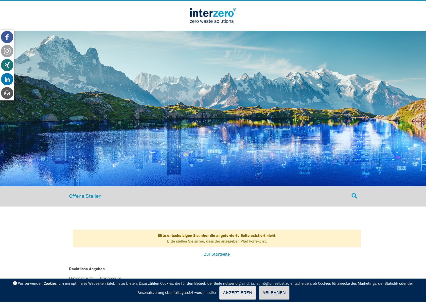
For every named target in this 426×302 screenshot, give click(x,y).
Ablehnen (274, 292)
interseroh (213, 15)
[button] (7, 37)
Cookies (50, 283)
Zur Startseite (217, 254)
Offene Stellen (85, 196)
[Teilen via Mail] (7, 93)
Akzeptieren (237, 292)
